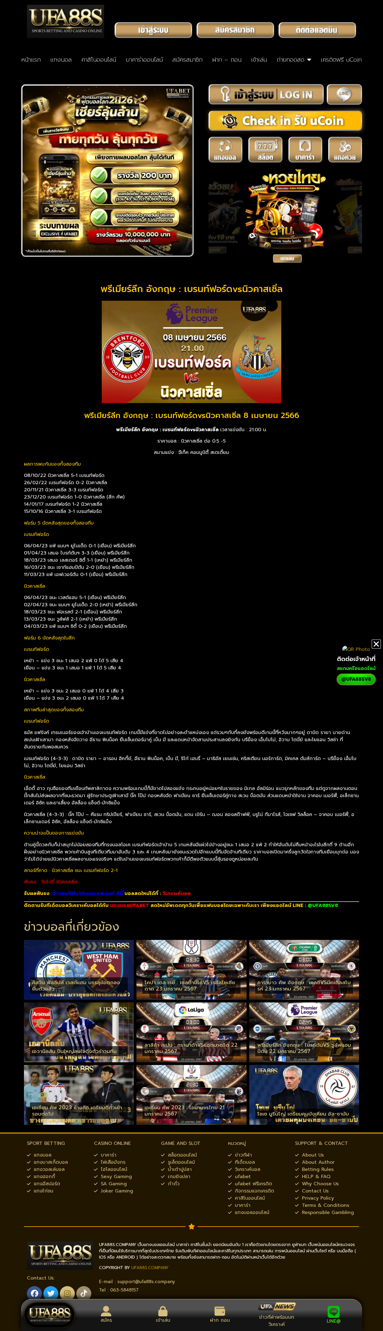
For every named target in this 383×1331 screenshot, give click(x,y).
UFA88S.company (149, 1268)
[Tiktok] (83, 1293)
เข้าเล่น (259, 59)
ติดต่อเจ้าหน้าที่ (356, 658)
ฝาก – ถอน (226, 59)
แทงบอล (61, 59)
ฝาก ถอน (220, 1320)
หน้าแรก (31, 59)
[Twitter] (50, 1293)
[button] (376, 644)
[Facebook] (34, 1293)
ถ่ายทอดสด (290, 59)
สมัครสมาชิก (187, 59)
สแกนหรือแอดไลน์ (356, 668)
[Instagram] (67, 1293)
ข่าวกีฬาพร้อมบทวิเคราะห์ (276, 1321)
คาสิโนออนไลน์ (98, 59)
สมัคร (106, 1320)
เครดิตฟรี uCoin (341, 59)
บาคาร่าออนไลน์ (144, 59)
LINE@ (334, 1321)
